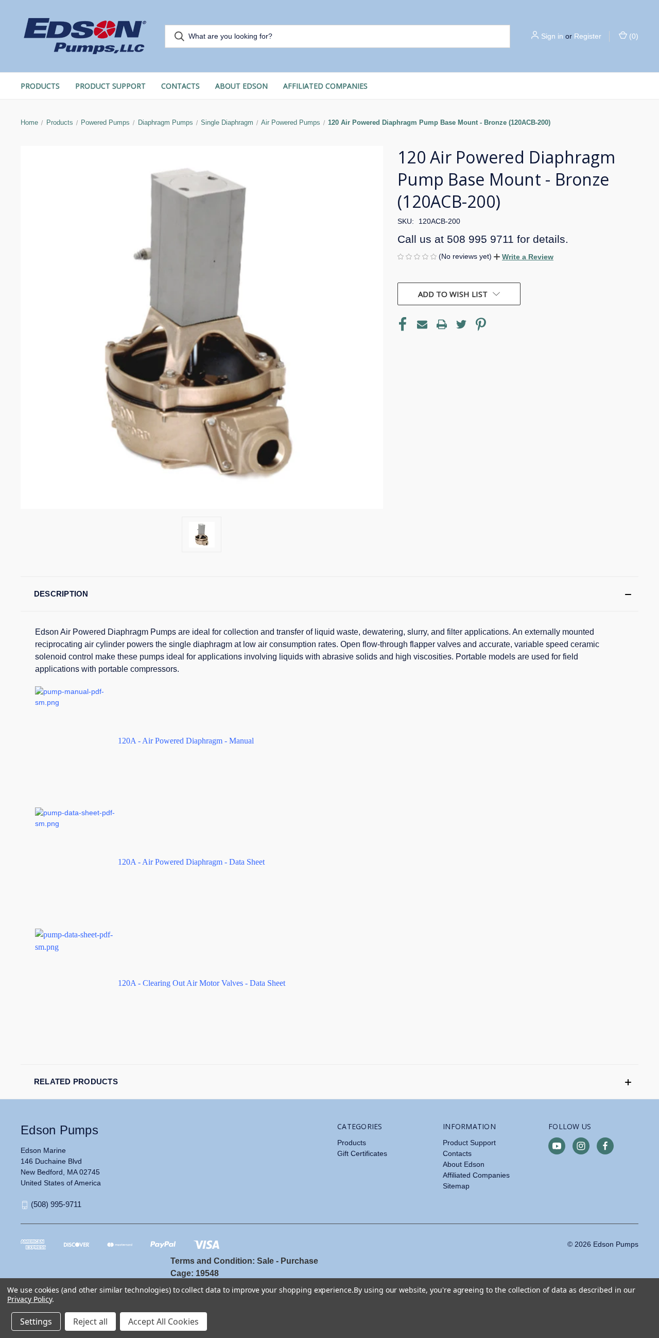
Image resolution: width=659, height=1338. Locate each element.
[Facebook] (402, 324)
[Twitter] (461, 324)
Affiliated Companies (325, 86)
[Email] (422, 324)
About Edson (241, 86)
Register (587, 36)
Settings (36, 1321)
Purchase (299, 1261)
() (632, 36)
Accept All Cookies (163, 1321)
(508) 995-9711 (56, 1204)
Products (40, 86)
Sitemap (456, 1186)
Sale (265, 1261)
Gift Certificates (362, 1153)
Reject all (90, 1321)
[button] (523, 257)
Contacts (180, 86)
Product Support (110, 86)
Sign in (552, 36)
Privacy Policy (29, 1299)
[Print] (442, 324)
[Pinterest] (481, 324)
